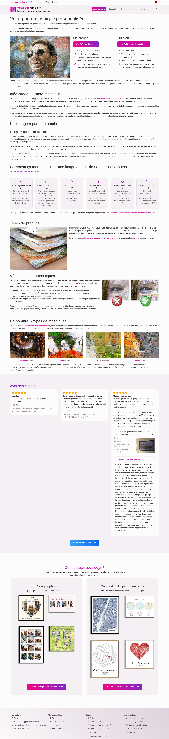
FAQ (16, 718)
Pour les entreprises (60, 728)
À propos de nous (97, 722)
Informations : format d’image (26, 728)
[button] (25, 411)
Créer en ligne (99, 9)
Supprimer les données (99, 728)
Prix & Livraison (143, 9)
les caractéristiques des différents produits (101, 238)
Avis (92, 718)
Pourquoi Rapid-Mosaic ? (100, 725)
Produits (55, 718)
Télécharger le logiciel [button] (133, 44)
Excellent (16, 396)
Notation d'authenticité (135, 718)
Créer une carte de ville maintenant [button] (121, 687)
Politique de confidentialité (136, 725)
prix (133, 238)
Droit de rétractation (134, 728)
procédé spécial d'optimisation (74, 283)
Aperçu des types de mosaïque (26, 722)
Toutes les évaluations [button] (83, 543)
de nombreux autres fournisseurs (37, 326)
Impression (56, 725)
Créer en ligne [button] (86, 44)
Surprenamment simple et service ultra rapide (82, 396)
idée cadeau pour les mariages (112, 99)
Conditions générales (134, 722)
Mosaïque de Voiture (122, 396)
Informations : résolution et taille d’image (30, 725)
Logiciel (112, 9)
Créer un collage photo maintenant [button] (45, 687)
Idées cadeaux (58, 722)
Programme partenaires (97, 736)
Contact (93, 732)
